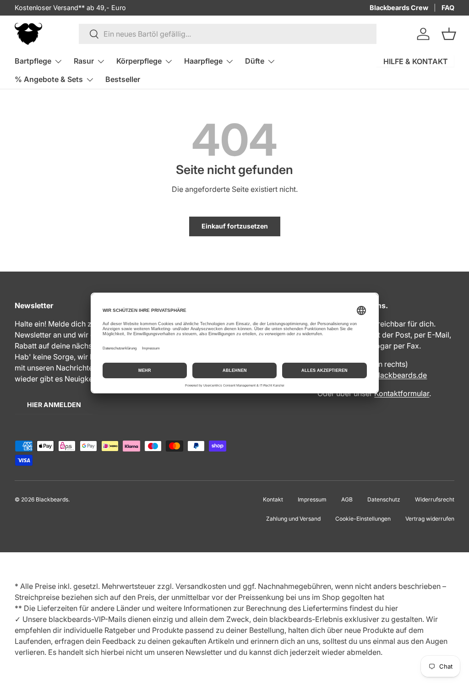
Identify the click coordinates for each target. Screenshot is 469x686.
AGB (347, 499)
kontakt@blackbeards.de (384, 375)
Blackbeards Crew (399, 7)
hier (391, 608)
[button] (449, 34)
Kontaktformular (401, 393)
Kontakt (273, 499)
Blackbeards (52, 499)
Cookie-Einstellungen (363, 518)
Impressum (312, 499)
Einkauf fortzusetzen (235, 226)
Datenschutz (383, 499)
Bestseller (122, 79)
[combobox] (228, 34)
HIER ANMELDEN (54, 404)
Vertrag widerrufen (429, 518)
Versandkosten (200, 586)
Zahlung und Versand (293, 518)
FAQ (448, 7)
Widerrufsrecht (434, 499)
